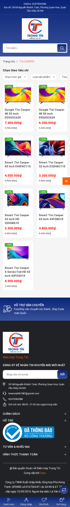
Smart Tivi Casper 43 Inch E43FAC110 (18, 164)
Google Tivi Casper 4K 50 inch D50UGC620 (51, 113)
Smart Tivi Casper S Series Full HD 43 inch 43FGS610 (17, 271)
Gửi (62, 374)
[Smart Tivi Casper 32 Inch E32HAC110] (52, 148)
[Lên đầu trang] (64, 480)
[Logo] (35, 29)
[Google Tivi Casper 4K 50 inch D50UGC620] (52, 95)
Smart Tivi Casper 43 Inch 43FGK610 (51, 217)
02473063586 (39, 4)
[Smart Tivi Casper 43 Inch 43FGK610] (52, 200)
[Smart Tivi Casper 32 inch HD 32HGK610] (18, 200)
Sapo (43, 472)
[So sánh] (64, 490)
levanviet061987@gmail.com (23, 393)
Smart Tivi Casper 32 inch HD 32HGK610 (17, 219)
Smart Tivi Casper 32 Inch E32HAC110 (52, 164)
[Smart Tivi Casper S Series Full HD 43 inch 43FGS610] (18, 253)
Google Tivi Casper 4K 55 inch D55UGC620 (17, 113)
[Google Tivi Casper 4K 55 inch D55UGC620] (18, 95)
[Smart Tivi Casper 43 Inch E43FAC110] (18, 148)
